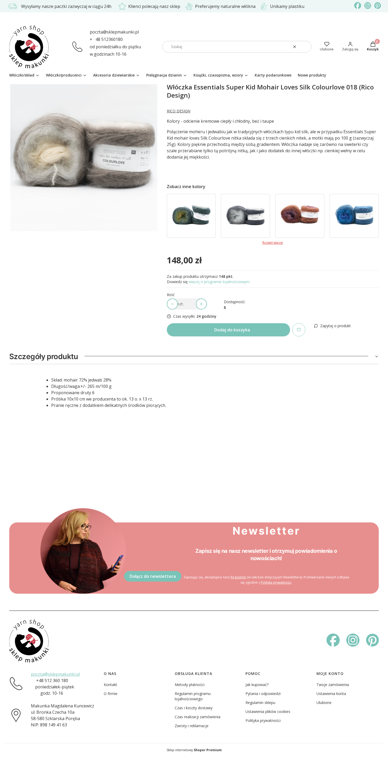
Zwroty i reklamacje (192, 725)
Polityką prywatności (276, 582)
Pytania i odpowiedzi (263, 693)
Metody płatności (190, 684)
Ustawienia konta (331, 693)
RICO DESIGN (178, 110)
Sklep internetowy (194, 750)
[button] (305, 46)
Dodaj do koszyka (232, 330)
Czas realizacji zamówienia (197, 716)
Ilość (171, 294)
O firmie (110, 693)
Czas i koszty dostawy (193, 707)
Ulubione (324, 702)
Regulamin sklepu (260, 702)
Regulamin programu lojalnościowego (193, 696)
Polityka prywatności (263, 720)
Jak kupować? (256, 684)
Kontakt (110, 684)
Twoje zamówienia (332, 684)
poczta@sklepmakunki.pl (114, 32)
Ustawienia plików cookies (267, 711)
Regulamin (238, 577)
